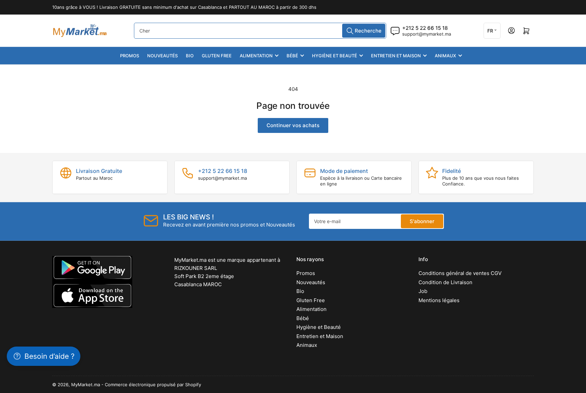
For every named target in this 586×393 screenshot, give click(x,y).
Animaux (445, 55)
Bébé (292, 55)
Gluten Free (217, 55)
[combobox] (260, 31)
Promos (129, 55)
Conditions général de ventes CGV (460, 273)
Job (422, 291)
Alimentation (256, 55)
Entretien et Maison (396, 55)
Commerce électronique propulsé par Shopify (153, 384)
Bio (190, 55)
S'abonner (422, 221)
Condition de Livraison (445, 282)
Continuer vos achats (293, 125)
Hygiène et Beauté (334, 55)
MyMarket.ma (85, 384)
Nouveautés (162, 55)
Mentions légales (439, 300)
